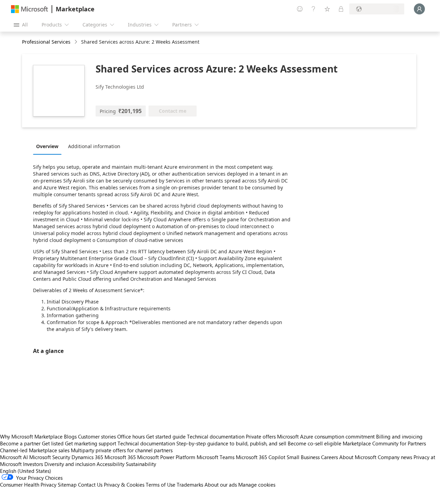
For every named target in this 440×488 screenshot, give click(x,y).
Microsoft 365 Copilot (260, 457)
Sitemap (67, 484)
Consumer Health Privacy (28, 484)
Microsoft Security (49, 457)
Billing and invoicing (399, 436)
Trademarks (190, 484)
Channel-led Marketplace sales (34, 450)
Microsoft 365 (120, 457)
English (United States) (25, 470)
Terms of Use (160, 484)
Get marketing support (90, 443)
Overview (47, 146)
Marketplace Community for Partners (384, 443)
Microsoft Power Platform (166, 457)
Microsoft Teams (215, 457)
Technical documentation (215, 436)
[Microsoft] (29, 9)
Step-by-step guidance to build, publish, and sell (231, 443)
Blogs (70, 436)
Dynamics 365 (87, 457)
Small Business (303, 457)
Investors (33, 464)
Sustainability (141, 464)
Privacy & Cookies (124, 484)
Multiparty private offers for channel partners (122, 450)
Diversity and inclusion (69, 464)
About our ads (221, 484)
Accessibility (110, 464)
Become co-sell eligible (314, 443)
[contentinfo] (76, 42)
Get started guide (166, 436)
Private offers (261, 436)
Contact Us (90, 484)
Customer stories (97, 436)
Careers (329, 457)
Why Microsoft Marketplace (31, 436)
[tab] (49, 146)
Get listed (53, 443)
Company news (395, 457)
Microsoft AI (14, 457)
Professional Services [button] (46, 41)
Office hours (131, 436)
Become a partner (20, 443)
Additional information (94, 146)
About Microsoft (357, 457)
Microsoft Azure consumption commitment (326, 436)
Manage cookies (256, 484)
